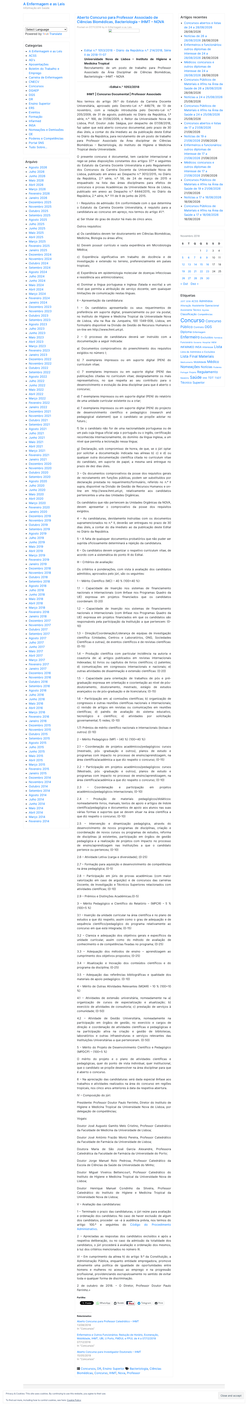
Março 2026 (37, 189)
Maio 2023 (36, 337)
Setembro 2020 (39, 477)
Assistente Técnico (190, 310)
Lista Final (189, 356)
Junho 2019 (37, 542)
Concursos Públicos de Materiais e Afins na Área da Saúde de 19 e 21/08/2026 (203, 184)
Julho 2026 (36, 171)
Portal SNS (36, 143)
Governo (198, 342)
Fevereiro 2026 (39, 193)
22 (201, 271)
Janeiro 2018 (38, 616)
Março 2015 (37, 764)
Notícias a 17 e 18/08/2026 (202, 197)
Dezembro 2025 (40, 202)
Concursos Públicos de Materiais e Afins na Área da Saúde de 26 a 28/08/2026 (203, 84)
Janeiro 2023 (38, 355)
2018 (188, 301)
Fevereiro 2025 (39, 246)
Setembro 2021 (39, 424)
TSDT (218, 377)
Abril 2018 (36, 603)
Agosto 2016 (37, 690)
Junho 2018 (37, 594)
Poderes (217, 367)
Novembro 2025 (40, 206)
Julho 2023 (36, 328)
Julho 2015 (36, 747)
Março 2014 (37, 817)
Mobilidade (200, 362)
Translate (55, 34)
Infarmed (35, 121)
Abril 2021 (36, 446)
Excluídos (207, 337)
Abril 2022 (36, 394)
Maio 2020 (36, 494)
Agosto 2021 (37, 429)
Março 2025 (37, 241)
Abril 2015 (36, 760)
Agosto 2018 (37, 586)
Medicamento (186, 362)
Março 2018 (37, 607)
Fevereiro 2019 (39, 559)
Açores (205, 310)
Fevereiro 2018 (39, 612)
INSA (32, 125)
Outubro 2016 (38, 681)
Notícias (206, 367)
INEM (213, 342)
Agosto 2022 (38, 376)
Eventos (34, 112)
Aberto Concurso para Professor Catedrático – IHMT (108, 1321)
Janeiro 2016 (38, 721)
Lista (218, 347)
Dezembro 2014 (40, 777)
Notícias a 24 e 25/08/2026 (203, 97)
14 (195, 264)
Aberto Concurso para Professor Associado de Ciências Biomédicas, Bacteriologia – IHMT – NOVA (120, 19)
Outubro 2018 (38, 577)
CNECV (34, 82)
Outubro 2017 (38, 629)
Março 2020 (37, 503)
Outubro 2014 (38, 786)
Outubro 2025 (38, 211)
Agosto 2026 (38, 167)
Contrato (199, 327)
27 (189, 278)
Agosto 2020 (38, 481)
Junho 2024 (37, 280)
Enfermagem (199, 332)
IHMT (112, 1373)
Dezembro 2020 (40, 464)
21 (195, 271)
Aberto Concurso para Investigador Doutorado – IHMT (109, 1351)
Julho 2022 (36, 381)
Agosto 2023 (38, 324)
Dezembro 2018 (40, 568)
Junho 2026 (37, 176)
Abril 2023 (36, 341)
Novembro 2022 (40, 363)
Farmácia (218, 338)
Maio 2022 (36, 389)
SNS (205, 378)
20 (189, 271)
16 (207, 264)
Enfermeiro (190, 337)
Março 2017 (37, 660)
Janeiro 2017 (37, 668)
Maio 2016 (36, 703)
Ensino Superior (39, 103)
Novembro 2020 (40, 468)
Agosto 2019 (37, 533)
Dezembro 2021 (40, 411)
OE (31, 134)
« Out (184, 284)
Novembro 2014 (40, 782)
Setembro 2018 (39, 581)
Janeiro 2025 (38, 250)
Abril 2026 (36, 185)
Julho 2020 (36, 485)
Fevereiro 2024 (39, 298)
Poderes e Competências (46, 138)
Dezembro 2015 (40, 725)
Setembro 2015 (39, 738)
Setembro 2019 (39, 529)
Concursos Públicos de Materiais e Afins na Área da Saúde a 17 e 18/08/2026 (203, 210)
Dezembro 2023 (40, 307)
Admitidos (206, 301)
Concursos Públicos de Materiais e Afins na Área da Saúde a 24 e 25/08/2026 (203, 110)
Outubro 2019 (38, 525)
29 (201, 278)
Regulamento (207, 372)
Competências (205, 314)
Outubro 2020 (38, 472)
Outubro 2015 (38, 734)
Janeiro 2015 (38, 773)
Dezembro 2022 (40, 359)
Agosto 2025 (38, 219)
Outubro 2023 (38, 315)
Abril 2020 (36, 498)
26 (183, 278)
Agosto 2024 (38, 272)
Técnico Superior (192, 382)
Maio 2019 (36, 546)
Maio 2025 (36, 232)
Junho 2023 (37, 333)
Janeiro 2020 (38, 511)
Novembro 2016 (40, 677)
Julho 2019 (36, 538)
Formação (35, 116)
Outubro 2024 (38, 263)
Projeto (192, 372)
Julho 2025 (36, 224)
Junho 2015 (37, 751)
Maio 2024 (36, 285)
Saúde (196, 377)
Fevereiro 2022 (39, 402)
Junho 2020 (37, 490)
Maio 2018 (36, 599)
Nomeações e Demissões (46, 130)
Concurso (101, 1373)
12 (183, 264)
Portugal (184, 372)
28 (195, 278)
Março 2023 (37, 346)
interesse (207, 347)
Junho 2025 (37, 228)
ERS (31, 108)
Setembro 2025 (39, 215)
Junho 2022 (37, 385)
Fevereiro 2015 (39, 769)
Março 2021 (37, 450)
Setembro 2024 (39, 267)
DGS (32, 95)
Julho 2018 (36, 590)
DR (31, 99)
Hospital (206, 342)
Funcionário (186, 342)
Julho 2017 (36, 642)
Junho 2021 (37, 437)
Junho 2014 (37, 804)
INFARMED (187, 347)
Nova (121, 1373)
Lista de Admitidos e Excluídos (197, 351)
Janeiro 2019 (38, 564)
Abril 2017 (36, 655)
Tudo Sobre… (38, 147)
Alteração (185, 305)
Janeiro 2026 (38, 198)
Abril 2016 (36, 708)
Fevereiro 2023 (39, 350)
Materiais (206, 356)
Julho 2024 (36, 276)
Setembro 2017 (39, 634)
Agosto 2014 (37, 795)
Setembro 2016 (39, 686)
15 (201, 264)
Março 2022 (37, 398)
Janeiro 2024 (38, 302)
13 (189, 264)
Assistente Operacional (205, 305)
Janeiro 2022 (38, 407)
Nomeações (190, 367)
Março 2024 (37, 294)
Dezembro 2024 (40, 254)
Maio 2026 (36, 180)
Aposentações (38, 64)
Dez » (195, 284)
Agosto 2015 (37, 743)
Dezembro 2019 (40, 516)
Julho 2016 (36, 695)
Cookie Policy (74, 1400)
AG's (32, 60)
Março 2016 (37, 712)
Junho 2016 (37, 699)
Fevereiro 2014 (39, 821)
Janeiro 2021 (38, 459)
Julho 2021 (36, 433)
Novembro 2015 (40, 729)
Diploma (186, 332)
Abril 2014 (36, 812)
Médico (213, 362)
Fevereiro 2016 (39, 716)
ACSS (32, 55)
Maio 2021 (36, 442)
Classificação (188, 314)
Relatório (184, 378)
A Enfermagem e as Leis (44, 4)
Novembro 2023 (40, 311)
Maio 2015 (36, 756)
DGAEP (34, 90)
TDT (211, 377)
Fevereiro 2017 (39, 664)
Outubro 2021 (38, 420)
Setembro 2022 (39, 372)
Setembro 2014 (39, 790)
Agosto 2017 (37, 638)
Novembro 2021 (40, 416)
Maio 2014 (36, 808)
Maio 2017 (36, 651)
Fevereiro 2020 (39, 507)
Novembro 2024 (40, 259)
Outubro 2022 (38, 368)
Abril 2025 (36, 237)
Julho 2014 (36, 799)
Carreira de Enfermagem (46, 77)
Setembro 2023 (39, 320)
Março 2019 (37, 555)
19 (183, 271)
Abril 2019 (36, 551)
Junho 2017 (37, 647)
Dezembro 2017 (40, 620)
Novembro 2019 (40, 520)
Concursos (36, 86)
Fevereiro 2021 (39, 455)
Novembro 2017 (40, 625)
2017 (182, 301)
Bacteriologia (139, 1368)
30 (207, 278)
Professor (133, 1373)
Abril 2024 (36, 289)
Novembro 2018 (40, 572)
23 (207, 271)
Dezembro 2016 (40, 673)
